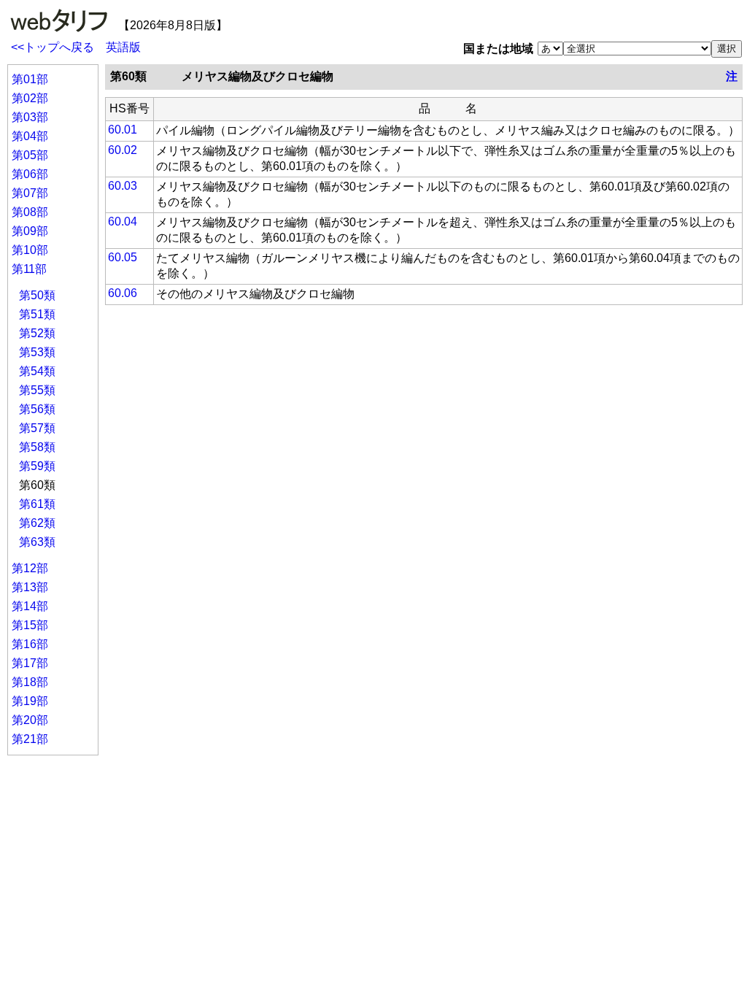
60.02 (122, 150)
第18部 (30, 682)
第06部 (30, 174)
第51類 (37, 314)
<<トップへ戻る (52, 47)
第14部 (30, 606)
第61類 (37, 504)
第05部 (30, 155)
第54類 (37, 371)
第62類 (37, 523)
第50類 (37, 295)
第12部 (30, 568)
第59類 (37, 466)
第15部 (30, 625)
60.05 (122, 257)
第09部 (30, 231)
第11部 (29, 269)
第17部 (30, 663)
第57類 (37, 428)
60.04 (122, 221)
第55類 (37, 390)
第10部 (30, 250)
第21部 (30, 739)
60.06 (122, 293)
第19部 (30, 701)
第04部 (30, 136)
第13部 (30, 587)
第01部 (30, 79)
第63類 (37, 542)
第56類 (37, 409)
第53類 (37, 352)
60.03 (122, 186)
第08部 (30, 212)
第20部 (30, 720)
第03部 (30, 117)
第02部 (30, 98)
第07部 (30, 193)
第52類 (37, 333)
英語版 (123, 47)
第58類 (37, 447)
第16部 (30, 644)
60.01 (122, 129)
